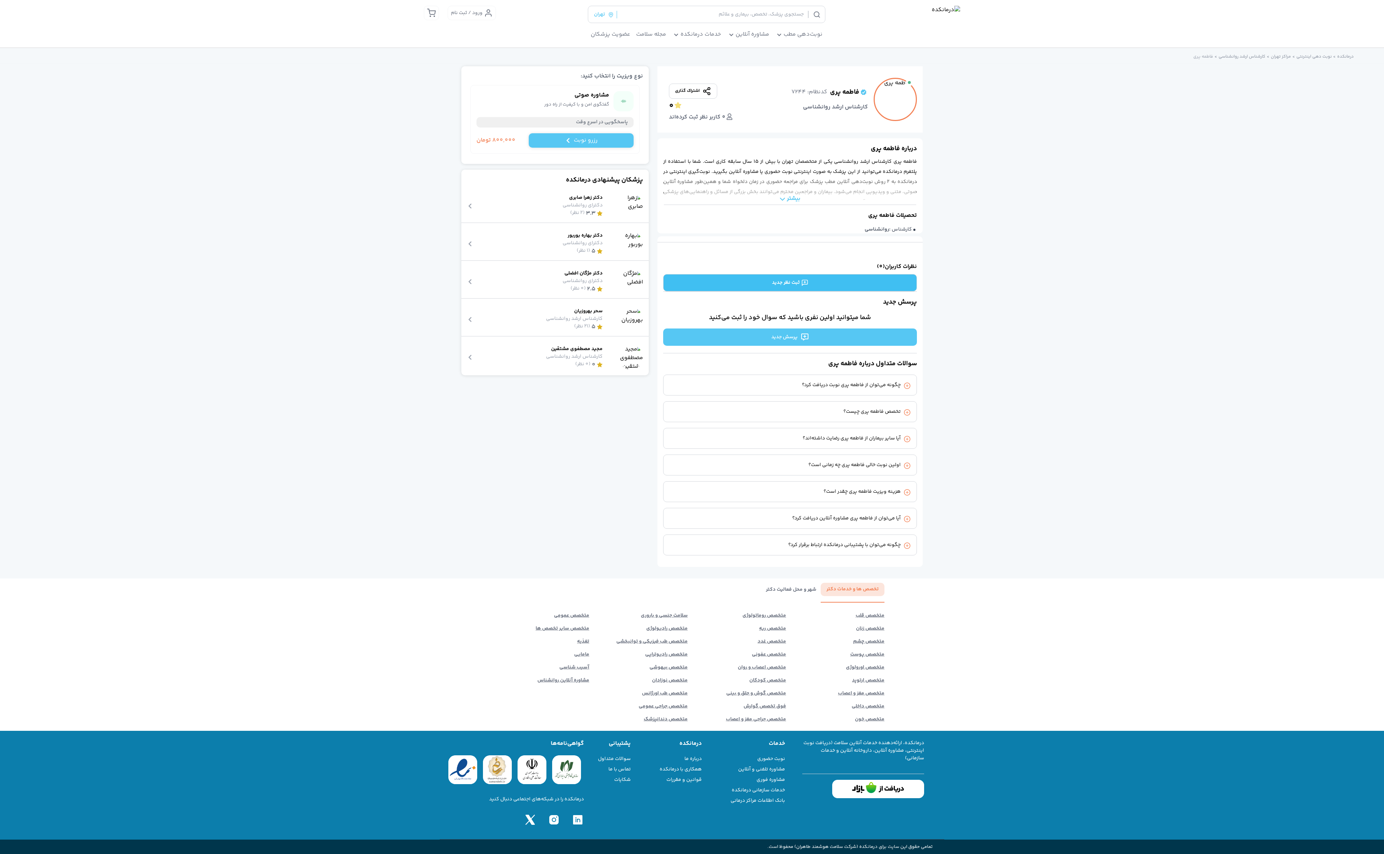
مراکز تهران (1281, 57)
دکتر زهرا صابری (586, 198)
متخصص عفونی (769, 654)
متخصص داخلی (868, 706)
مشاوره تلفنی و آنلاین (761, 769)
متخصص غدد (772, 641)
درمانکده (1345, 57)
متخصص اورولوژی (865, 667)
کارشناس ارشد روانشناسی (1242, 57)
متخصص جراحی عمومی (663, 706)
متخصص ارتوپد (868, 680)
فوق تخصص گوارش (765, 706)
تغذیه (583, 641)
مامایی (581, 654)
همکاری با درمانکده (681, 769)
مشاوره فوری (771, 780)
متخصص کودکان (767, 680)
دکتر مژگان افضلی (583, 273)
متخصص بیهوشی (668, 667)
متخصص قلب (870, 616)
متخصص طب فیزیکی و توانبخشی (652, 641)
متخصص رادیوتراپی (666, 654)
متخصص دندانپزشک (666, 719)
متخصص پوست (867, 654)
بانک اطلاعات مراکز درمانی (758, 801)
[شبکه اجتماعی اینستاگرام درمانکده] (554, 820)
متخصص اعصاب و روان (762, 667)
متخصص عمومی (571, 616)
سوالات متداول (614, 759)
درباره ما (693, 759)
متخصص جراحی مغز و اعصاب (756, 719)
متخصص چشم (868, 641)
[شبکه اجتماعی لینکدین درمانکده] (577, 820)
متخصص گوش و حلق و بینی (756, 693)
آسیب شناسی (574, 667)
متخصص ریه (772, 628)
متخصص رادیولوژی (667, 628)
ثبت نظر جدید (786, 283)
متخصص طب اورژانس (665, 693)
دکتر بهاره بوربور (585, 236)
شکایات (622, 780)
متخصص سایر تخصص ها (562, 628)
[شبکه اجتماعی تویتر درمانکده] (530, 820)
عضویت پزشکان (610, 34)
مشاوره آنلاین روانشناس (563, 680)
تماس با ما (619, 769)
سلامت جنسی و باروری (664, 616)
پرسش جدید (784, 337)
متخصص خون (869, 719)
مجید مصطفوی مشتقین (577, 349)
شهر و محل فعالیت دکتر (791, 590)
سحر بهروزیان (588, 311)
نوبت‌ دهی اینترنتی (1314, 57)
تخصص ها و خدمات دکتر (852, 589)
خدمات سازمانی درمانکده (758, 790)
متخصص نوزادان (670, 680)
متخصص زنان (870, 628)
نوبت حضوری (771, 759)
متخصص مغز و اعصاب (861, 693)
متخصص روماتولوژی (764, 616)
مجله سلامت (651, 34)
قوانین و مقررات (684, 780)
